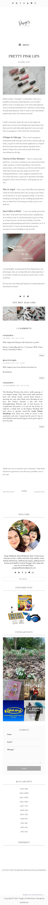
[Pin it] (28, 296)
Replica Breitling (33, 409)
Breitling (34, 399)
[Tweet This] (20, 296)
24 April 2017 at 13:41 (14, 338)
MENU (25, 44)
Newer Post (8, 492)
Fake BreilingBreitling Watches (23, 402)
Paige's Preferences (27, 898)
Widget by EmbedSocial (33, 895)
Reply (41, 355)
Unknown (8, 335)
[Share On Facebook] (24, 296)
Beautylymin (9, 360)
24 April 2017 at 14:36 (14, 363)
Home (24, 491)
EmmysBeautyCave (16, 347)
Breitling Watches (13, 392)
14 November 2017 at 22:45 (16, 385)
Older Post (39, 492)
